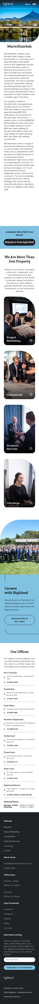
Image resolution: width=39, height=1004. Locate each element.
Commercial (9, 836)
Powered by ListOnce (12, 996)
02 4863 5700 (12, 729)
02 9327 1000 (12, 699)
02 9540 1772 (12, 762)
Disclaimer (8, 988)
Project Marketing (11, 832)
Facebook (8, 909)
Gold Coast (9, 769)
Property (7, 827)
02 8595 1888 (12, 712)
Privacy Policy (18, 988)
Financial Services (12, 841)
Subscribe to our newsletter (19, 967)
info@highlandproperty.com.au (18, 863)
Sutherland (9, 736)
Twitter (7, 923)
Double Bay (9, 689)
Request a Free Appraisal (19, 242)
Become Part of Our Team (20, 620)
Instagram (8, 914)
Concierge (8, 846)
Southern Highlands (13, 719)
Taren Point (9, 752)
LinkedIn (7, 918)
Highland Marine (12, 785)
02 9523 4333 (12, 682)
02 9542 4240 (12, 745)
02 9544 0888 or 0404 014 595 (19, 795)
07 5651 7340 (12, 778)
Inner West (9, 705)
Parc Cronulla (10, 672)
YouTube (8, 928)
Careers (7, 850)
